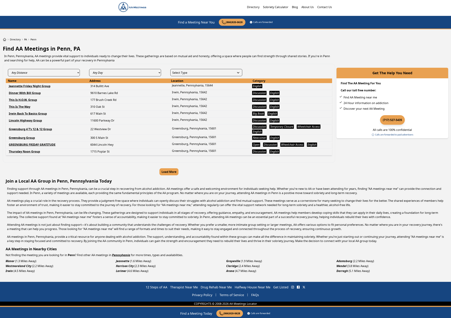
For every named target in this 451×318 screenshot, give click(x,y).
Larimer (121, 271)
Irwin (9, 271)
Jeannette (122, 261)
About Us (307, 7)
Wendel (341, 266)
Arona (230, 271)
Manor (10, 261)
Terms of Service (232, 295)
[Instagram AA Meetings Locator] (292, 287)
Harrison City (125, 266)
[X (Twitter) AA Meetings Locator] (303, 287)
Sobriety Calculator (275, 7)
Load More (169, 172)
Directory (253, 7)
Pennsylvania (121, 255)
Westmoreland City (18, 266)
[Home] (4, 39)
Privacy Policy (202, 295)
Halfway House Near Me (252, 287)
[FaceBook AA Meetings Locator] (298, 287)
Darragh (342, 271)
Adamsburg (344, 261)
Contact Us (324, 7)
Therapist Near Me (184, 287)
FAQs (255, 295)
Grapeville (233, 261)
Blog (295, 7)
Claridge (232, 266)
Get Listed (280, 287)
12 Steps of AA (156, 287)
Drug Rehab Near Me (216, 287)
